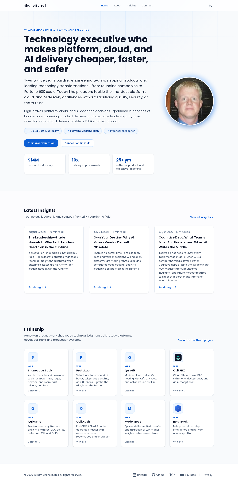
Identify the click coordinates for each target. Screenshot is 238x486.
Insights (131, 5)
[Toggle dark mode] (211, 5)
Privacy (208, 475)
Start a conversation (41, 143)
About (117, 5)
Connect (147, 5)
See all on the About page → (196, 340)
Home (105, 5)
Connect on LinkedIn (77, 143)
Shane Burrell (35, 5)
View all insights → (202, 217)
